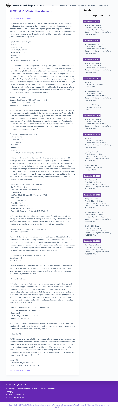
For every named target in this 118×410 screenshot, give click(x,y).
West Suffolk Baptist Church (29, 5)
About (54, 5)
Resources (91, 5)
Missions (81, 5)
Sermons (62, 5)
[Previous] (86, 15)
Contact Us (102, 5)
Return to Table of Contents (20, 18)
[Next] (109, 15)
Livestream (72, 5)
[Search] (111, 5)
